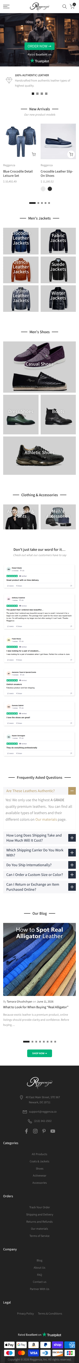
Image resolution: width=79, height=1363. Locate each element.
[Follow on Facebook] (26, 1131)
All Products (39, 1154)
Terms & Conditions (50, 1313)
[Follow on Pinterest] (44, 1131)
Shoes (39, 1168)
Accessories (39, 1183)
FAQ (39, 1275)
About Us (39, 1267)
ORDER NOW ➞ (39, 46)
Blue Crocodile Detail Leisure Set (18, 173)
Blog (39, 1260)
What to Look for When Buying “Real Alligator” (35, 1007)
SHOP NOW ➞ (39, 1053)
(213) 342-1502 (42, 1121)
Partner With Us (39, 1289)
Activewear (39, 1175)
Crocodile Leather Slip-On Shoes (57, 173)
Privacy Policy (25, 1313)
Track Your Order (39, 1207)
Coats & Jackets (39, 1161)
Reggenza (9, 165)
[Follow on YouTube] (52, 1131)
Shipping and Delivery (39, 1214)
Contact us (39, 1282)
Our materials (46, 819)
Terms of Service (39, 1236)
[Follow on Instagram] (35, 1131)
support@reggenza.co (43, 1111)
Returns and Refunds (39, 1222)
